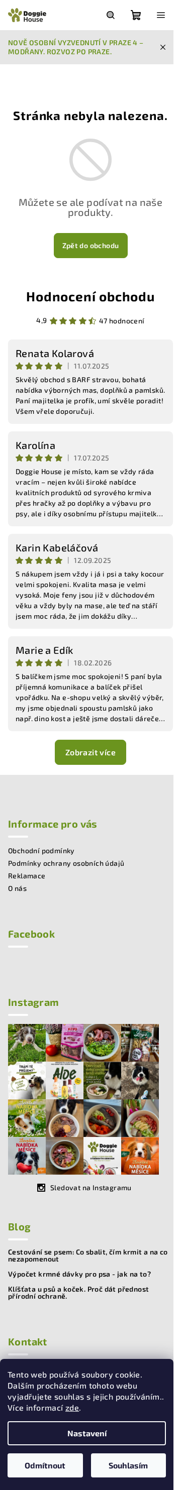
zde (72, 1407)
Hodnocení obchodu (90, 296)
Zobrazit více (90, 752)
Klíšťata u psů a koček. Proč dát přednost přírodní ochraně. (78, 1293)
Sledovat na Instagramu (91, 1187)
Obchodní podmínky (41, 850)
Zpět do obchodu (90, 245)
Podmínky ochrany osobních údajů (66, 863)
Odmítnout (45, 1465)
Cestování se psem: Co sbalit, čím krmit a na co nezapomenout (88, 1255)
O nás (17, 888)
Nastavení (87, 1433)
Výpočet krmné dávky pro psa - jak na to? (79, 1274)
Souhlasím (128, 1465)
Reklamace (27, 875)
